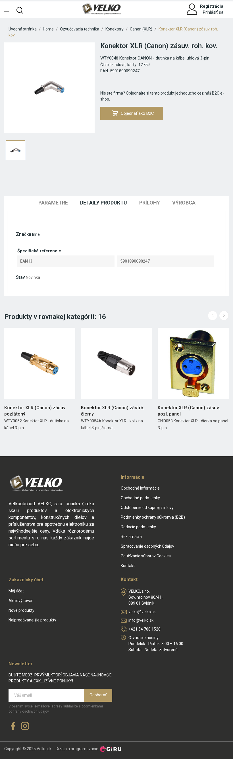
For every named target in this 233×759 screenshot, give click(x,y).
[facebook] (13, 726)
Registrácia (211, 6)
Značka (23, 234)
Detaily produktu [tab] (103, 203)
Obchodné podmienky (140, 498)
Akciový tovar (21, 600)
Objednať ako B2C (137, 113)
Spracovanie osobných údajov (147, 546)
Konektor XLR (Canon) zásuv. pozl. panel (189, 411)
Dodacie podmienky (138, 527)
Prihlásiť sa (213, 12)
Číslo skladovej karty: (118, 64)
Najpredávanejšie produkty (32, 620)
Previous (212, 315)
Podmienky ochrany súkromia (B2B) (153, 517)
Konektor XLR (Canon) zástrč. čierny (112, 411)
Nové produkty (21, 610)
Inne (36, 234)
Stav (20, 277)
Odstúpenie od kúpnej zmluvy (147, 507)
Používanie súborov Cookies (146, 556)
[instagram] (25, 726)
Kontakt (128, 565)
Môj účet (16, 591)
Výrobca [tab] (183, 203)
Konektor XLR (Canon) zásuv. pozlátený (35, 411)
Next (224, 315)
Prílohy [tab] (149, 203)
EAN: (104, 71)
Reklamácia (131, 536)
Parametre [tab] (53, 203)
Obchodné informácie (140, 488)
